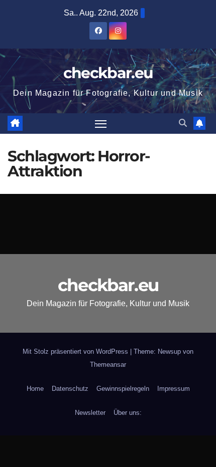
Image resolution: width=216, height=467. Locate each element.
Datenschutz (70, 388)
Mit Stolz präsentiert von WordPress (76, 351)
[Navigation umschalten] (101, 124)
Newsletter (90, 412)
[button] (183, 123)
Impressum (173, 388)
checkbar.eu (108, 73)
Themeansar (108, 364)
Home (35, 388)
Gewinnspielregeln (122, 388)
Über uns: (128, 412)
